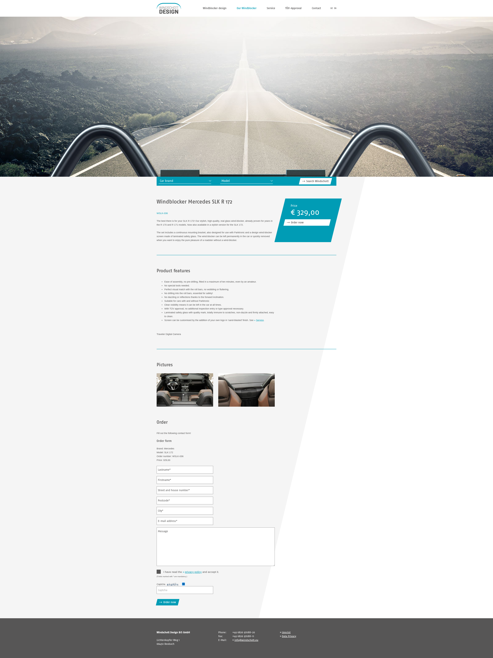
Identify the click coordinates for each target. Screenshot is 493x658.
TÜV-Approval (293, 8)
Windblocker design (214, 8)
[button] (183, 584)
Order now (297, 222)
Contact (316, 8)
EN (335, 8)
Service (271, 8)
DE (331, 8)
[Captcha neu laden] (183, 584)
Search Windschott (317, 181)
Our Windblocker (247, 8)
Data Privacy (289, 636)
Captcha (161, 584)
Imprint (286, 632)
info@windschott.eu (246, 640)
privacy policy (193, 571)
